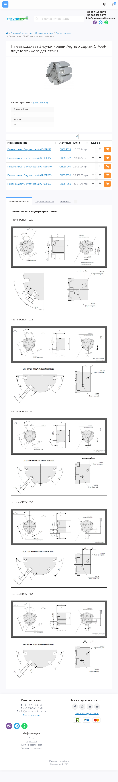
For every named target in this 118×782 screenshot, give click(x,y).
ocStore (65, 761)
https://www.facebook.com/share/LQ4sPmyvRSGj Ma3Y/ (75, 707)
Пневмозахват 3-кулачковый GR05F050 (29, 175)
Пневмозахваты (63, 33)
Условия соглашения (31, 748)
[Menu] (5, 4)
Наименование (17, 142)
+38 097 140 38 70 (96, 12)
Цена (76, 142)
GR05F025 (65, 149)
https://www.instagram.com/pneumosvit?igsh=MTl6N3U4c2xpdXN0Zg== (82, 707)
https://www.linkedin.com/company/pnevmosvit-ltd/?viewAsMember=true (90, 707)
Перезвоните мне (31, 715)
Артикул (65, 142)
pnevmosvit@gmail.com (87, 713)
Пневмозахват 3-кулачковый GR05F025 (29, 149)
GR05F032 (65, 158)
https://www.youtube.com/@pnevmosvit (97, 707)
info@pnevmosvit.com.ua (100, 18)
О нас (31, 738)
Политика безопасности (31, 745)
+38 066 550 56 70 (96, 15)
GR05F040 (65, 166)
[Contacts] (104, 4)
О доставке (31, 741)
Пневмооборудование (22, 33)
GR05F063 (65, 184)
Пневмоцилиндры (44, 33)
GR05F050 (65, 175)
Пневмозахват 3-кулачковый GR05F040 (29, 166)
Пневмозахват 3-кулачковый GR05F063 (29, 184)
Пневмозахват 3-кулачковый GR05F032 (29, 158)
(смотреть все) (40, 102)
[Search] (37, 19)
